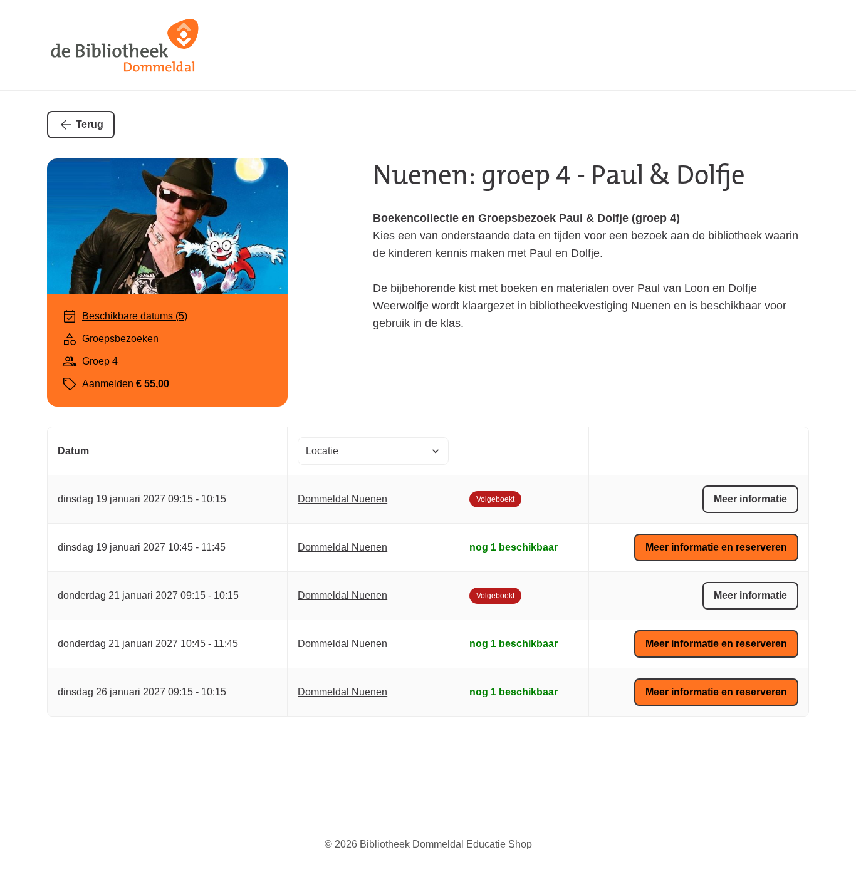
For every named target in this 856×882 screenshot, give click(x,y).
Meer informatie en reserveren (716, 547)
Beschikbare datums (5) (134, 316)
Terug (89, 124)
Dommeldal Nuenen (342, 499)
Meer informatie (750, 499)
